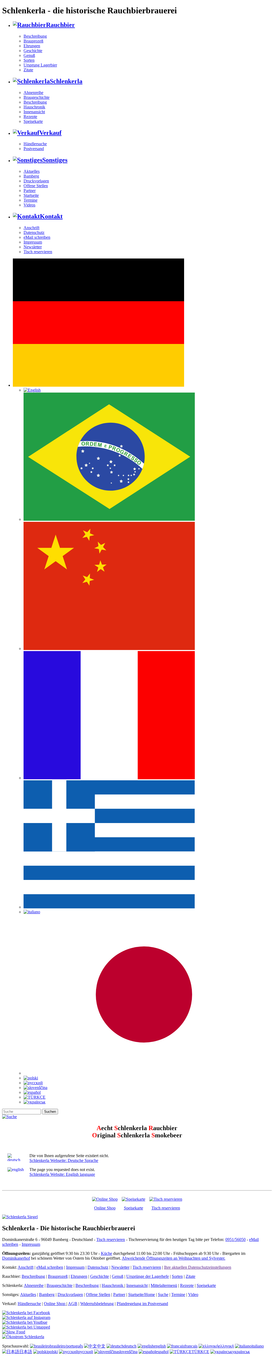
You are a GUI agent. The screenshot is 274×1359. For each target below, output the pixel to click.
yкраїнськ (241, 1351)
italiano (258, 1346)
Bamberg (31, 176)
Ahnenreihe (33, 92)
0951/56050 (235, 1239)
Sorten (29, 60)
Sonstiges (54, 159)
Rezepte (30, 116)
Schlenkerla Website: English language (62, 1174)
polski (53, 1351)
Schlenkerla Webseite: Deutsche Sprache (63, 1160)
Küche (106, 1253)
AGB (72, 1303)
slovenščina (128, 1351)
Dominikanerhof (16, 1258)
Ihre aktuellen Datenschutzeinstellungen (197, 1267)
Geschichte (33, 50)
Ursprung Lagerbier (40, 65)
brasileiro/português (66, 1346)
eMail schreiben (37, 237)
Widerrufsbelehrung (97, 1303)
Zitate (28, 70)
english (160, 1346)
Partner (30, 190)
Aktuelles (32, 171)
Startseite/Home (141, 1294)
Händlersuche (35, 144)
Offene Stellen (36, 185)
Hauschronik (34, 107)
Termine (30, 200)
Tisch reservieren (38, 251)
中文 (101, 1346)
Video (193, 1294)
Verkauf (50, 132)
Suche (163, 1294)
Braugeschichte (37, 97)
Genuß (29, 55)
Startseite (31, 195)
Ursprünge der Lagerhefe (147, 1276)
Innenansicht (34, 111)
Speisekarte (33, 121)
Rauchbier (60, 24)
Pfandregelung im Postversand (142, 1303)
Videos (29, 205)
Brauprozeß (33, 41)
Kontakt (51, 216)
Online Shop (105, 1208)
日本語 (25, 1351)
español (162, 1351)
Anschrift (31, 227)
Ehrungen (32, 46)
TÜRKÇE (200, 1351)
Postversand (34, 148)
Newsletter (33, 247)
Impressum (33, 242)
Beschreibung (35, 36)
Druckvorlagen (36, 181)
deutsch (130, 1346)
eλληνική (226, 1346)
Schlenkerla (66, 81)
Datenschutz (34, 232)
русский (85, 1351)
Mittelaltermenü (164, 1285)
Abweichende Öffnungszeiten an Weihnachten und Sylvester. (173, 1258)
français (190, 1346)
